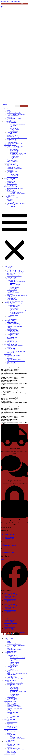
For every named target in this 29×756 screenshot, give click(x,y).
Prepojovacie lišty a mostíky (13, 167)
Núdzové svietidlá (14, 129)
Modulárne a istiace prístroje (14, 147)
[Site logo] (6, 103)
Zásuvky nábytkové (11, 120)
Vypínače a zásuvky (8, 108)
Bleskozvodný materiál (9, 178)
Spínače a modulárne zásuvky (17, 154)
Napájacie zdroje (11, 136)
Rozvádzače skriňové (12, 171)
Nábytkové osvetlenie (15, 126)
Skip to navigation (5, 1)
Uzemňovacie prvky (12, 184)
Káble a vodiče (7, 196)
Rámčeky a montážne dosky (14, 113)
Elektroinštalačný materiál (10, 145)
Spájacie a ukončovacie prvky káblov (16, 203)
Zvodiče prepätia (14, 157)
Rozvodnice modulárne (12, 172)
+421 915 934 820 (7, 534)
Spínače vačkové (11, 159)
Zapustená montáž (14, 175)
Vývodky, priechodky (12, 161)
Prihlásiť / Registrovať (9, 754)
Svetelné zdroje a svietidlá (10, 121)
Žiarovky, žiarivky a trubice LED (15, 143)
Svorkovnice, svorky (12, 160)
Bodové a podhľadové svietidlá (17, 124)
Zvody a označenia (11, 185)
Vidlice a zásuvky (11, 195)
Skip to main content (15, 1)
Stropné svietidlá (14, 131)
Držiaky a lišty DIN (11, 164)
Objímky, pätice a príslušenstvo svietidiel (17, 138)
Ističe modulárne (14, 149)
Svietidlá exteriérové (12, 132)
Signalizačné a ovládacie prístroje (18, 153)
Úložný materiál (11, 204)
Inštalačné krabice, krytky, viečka (15, 146)
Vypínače (9, 111)
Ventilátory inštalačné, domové (17, 193)
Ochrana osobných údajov (10, 623)
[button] (14, 236)
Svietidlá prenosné (11, 140)
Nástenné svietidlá (14, 128)
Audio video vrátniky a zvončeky (15, 188)
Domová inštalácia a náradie (10, 186)
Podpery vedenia (11, 182)
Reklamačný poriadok (9, 621)
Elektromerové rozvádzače (13, 165)
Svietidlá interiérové (12, 122)
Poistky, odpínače (14, 150)
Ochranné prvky (11, 181)
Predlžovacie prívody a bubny (14, 202)
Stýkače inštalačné (14, 156)
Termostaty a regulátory (15, 192)
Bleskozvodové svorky (12, 179)
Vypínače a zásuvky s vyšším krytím (16, 114)
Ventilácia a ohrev (11, 191)
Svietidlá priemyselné (12, 142)
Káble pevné (10, 200)
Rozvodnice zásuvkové (12, 177)
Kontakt (6, 618)
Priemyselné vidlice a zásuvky (14, 118)
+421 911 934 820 (7, 538)
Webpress (22, 632)
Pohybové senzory (11, 139)
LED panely (13, 125)
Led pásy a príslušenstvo (13, 135)
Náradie (9, 189)
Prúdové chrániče (14, 152)
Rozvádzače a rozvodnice (10, 163)
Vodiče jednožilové (11, 206)
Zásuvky (9, 110)
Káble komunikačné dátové (13, 198)
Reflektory (12, 133)
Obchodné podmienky (9, 620)
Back (8, 639)
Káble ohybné (10, 199)
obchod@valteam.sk (9, 545)
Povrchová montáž (14, 174)
